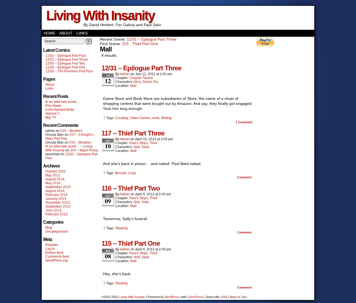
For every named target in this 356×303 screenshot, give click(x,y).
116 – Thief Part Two (131, 188)
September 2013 (58, 206)
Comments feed (57, 256)
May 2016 (52, 183)
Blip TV (50, 117)
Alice (137, 82)
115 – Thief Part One (131, 243)
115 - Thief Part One (140, 43)
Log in (50, 249)
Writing (166, 118)
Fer (155, 82)
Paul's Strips (138, 143)
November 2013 (57, 203)
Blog (48, 228)
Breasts (121, 173)
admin (125, 74)
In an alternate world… (62, 102)
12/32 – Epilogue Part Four (65, 56)
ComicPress (195, 297)
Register (51, 245)
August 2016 (55, 179)
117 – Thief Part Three (133, 133)
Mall (133, 86)
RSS (224, 297)
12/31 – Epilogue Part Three (66, 59)
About (66, 33)
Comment (244, 122)
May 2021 (52, 175)
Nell (137, 147)
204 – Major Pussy (84, 150)
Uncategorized (56, 231)
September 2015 (58, 187)
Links (82, 33)
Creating (121, 118)
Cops (132, 173)
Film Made (53, 106)
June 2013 (53, 210)
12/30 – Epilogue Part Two (65, 63)
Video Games (140, 118)
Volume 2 (52, 113)
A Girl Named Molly (59, 110)
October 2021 (55, 171)
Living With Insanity (100, 15)
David (147, 82)
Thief (153, 143)
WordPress (172, 297)
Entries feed (54, 253)
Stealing (121, 228)
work (155, 118)
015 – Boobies (71, 131)
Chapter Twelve (141, 78)
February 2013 (56, 214)
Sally (145, 147)
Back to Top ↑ (239, 297)
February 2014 (56, 195)
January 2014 (55, 199)
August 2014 (55, 191)
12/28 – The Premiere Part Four (69, 71)
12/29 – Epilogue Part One (65, 67)
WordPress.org (56, 260)
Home (49, 33)
